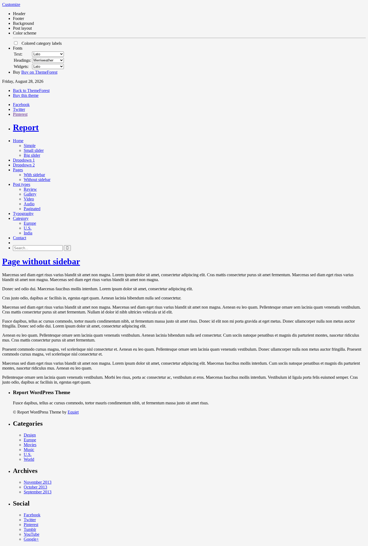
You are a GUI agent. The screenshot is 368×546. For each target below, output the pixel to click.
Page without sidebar (41, 261)
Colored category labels (40, 43)
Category (21, 218)
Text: (18, 54)
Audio (29, 204)
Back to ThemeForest (31, 90)
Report (26, 127)
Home (18, 140)
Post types (21, 184)
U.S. (28, 228)
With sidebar (34, 174)
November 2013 (37, 482)
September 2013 (37, 492)
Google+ (31, 539)
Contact (19, 238)
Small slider (34, 150)
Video (29, 199)
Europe (30, 223)
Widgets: (21, 66)
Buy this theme (26, 95)
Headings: (22, 60)
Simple (30, 145)
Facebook (21, 104)
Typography (23, 213)
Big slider (32, 155)
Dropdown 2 (24, 165)
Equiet (73, 412)
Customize (11, 4)
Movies (30, 444)
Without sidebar (37, 179)
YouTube (31, 534)
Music (29, 449)
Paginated (32, 208)
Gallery (30, 194)
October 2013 (35, 487)
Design (30, 435)
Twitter (19, 109)
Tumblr (30, 529)
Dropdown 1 (24, 160)
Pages (18, 170)
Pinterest (20, 114)
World (29, 459)
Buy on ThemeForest (39, 72)
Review (30, 189)
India (28, 233)
